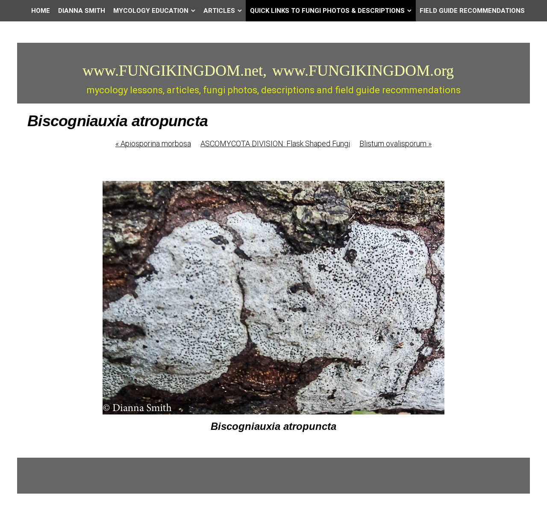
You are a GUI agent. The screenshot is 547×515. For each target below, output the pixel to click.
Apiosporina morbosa (153, 143)
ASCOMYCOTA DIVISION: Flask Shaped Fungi (275, 143)
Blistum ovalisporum (395, 143)
